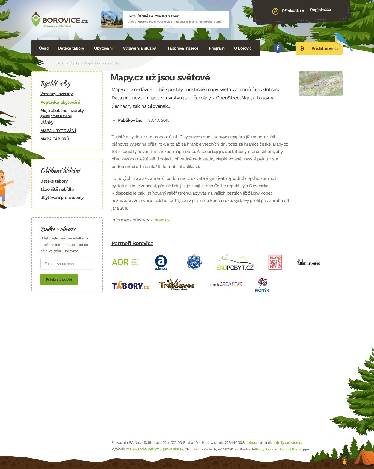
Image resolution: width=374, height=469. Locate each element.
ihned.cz (162, 219)
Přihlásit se (293, 11)
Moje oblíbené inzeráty (62, 113)
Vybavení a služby (139, 48)
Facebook (278, 48)
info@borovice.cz (288, 442)
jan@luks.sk (173, 449)
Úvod (43, 48)
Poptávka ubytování (60, 102)
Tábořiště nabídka (57, 189)
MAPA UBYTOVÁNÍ (58, 130)
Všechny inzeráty (56, 93)
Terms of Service (290, 449)
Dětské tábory (71, 48)
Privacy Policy (264, 449)
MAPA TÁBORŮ (54, 138)
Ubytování (103, 48)
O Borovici (243, 48)
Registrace (320, 10)
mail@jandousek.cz (142, 449)
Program (217, 48)
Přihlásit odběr (59, 279)
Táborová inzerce (182, 48)
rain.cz (252, 442)
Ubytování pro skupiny (61, 197)
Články (74, 63)
